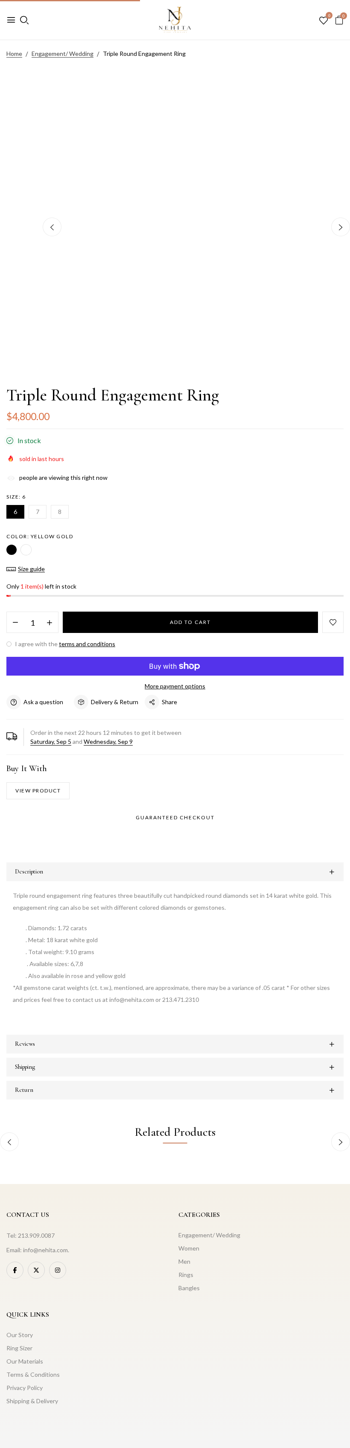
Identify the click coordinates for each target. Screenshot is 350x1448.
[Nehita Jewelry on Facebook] (14, 1270)
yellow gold (11, 550)
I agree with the (64, 643)
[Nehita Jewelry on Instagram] (57, 1270)
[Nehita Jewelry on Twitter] (36, 1270)
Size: (16, 496)
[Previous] (52, 227)
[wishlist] (323, 21)
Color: (39, 536)
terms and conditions (87, 643)
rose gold (26, 550)
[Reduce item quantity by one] (15, 622)
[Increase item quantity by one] (49, 622)
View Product (38, 790)
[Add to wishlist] (333, 622)
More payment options (175, 686)
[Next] (340, 227)
